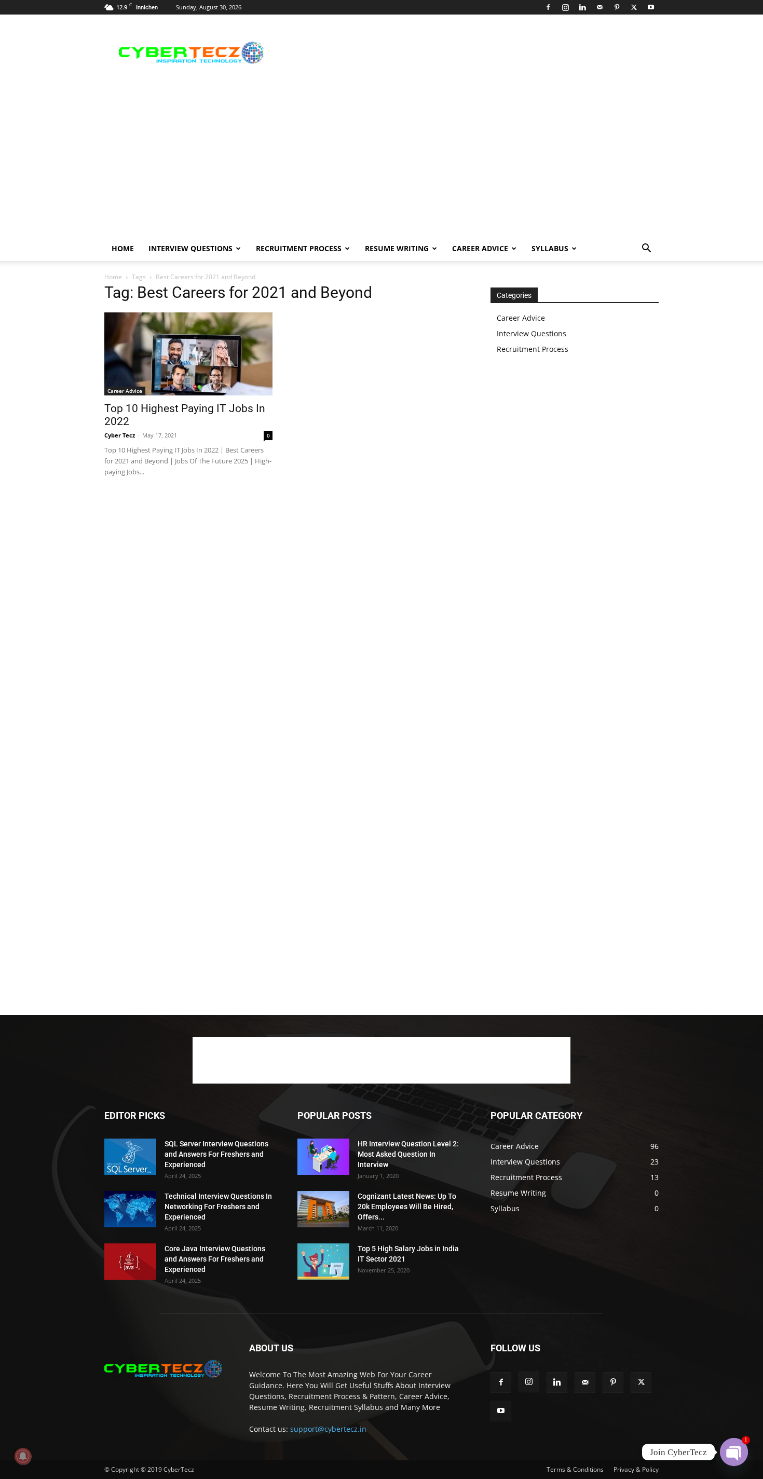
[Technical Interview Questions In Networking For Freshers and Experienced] (130, 1209)
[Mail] (599, 7)
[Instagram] (565, 7)
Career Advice (480, 248)
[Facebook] (548, 7)
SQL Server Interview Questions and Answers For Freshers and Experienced (216, 1154)
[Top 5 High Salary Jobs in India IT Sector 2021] (323, 1261)
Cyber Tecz (119, 435)
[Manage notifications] (23, 1456)
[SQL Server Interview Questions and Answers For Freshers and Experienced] (130, 1157)
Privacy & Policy (636, 1469)
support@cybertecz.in (328, 1429)
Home (123, 248)
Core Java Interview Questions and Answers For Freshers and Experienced (215, 1258)
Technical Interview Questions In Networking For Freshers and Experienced (218, 1206)
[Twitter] (634, 7)
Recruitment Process (299, 248)
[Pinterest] (616, 7)
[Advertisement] (470, 52)
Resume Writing (397, 248)
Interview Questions (190, 248)
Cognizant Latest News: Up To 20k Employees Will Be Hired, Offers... (407, 1206)
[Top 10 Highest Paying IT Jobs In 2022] (188, 353)
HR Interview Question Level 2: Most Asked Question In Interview (408, 1154)
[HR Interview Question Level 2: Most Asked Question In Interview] (323, 1157)
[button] (646, 249)
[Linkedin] (582, 7)
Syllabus (550, 248)
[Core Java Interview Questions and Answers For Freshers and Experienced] (130, 1261)
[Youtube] (651, 7)
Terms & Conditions (575, 1469)
